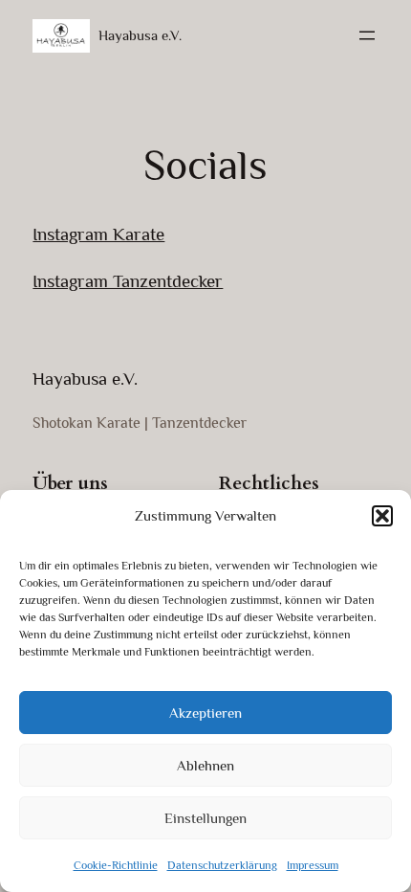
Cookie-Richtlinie (116, 865)
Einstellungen (205, 818)
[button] (382, 515)
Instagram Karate (98, 234)
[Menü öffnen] (367, 35)
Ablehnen (205, 765)
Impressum (312, 865)
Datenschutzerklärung (222, 865)
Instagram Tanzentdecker (127, 281)
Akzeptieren (205, 712)
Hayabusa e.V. (140, 35)
